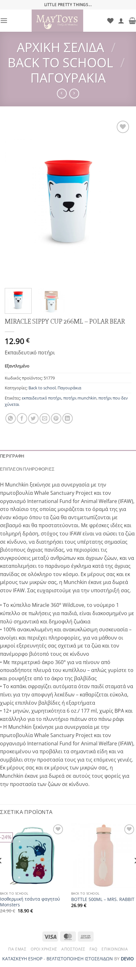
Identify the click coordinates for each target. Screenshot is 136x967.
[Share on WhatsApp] (10, 418)
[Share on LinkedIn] (67, 418)
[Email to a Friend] (45, 418)
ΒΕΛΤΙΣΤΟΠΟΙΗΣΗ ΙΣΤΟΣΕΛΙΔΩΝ (79, 959)
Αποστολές (73, 949)
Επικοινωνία (115, 949)
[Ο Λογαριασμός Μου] (121, 21)
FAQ (93, 949)
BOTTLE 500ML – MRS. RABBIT (102, 899)
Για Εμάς (17, 949)
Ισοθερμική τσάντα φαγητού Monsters (30, 901)
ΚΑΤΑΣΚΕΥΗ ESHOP (22, 959)
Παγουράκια (68, 77)
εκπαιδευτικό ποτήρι (41, 398)
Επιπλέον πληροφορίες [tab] (27, 469)
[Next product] (62, 93)
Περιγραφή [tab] (12, 456)
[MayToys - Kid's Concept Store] (57, 21)
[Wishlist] (110, 21)
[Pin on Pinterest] (56, 418)
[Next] (121, 201)
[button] (4, 20)
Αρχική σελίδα (60, 47)
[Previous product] (74, 93)
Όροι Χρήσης (44, 949)
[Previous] (15, 201)
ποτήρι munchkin (79, 398)
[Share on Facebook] (22, 418)
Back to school (60, 62)
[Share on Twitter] (33, 418)
